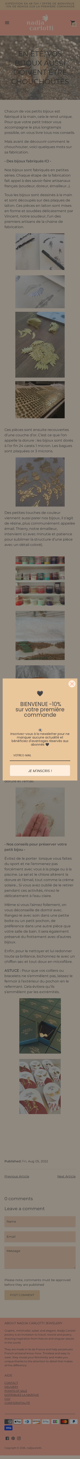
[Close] (72, 683)
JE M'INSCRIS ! (40, 770)
